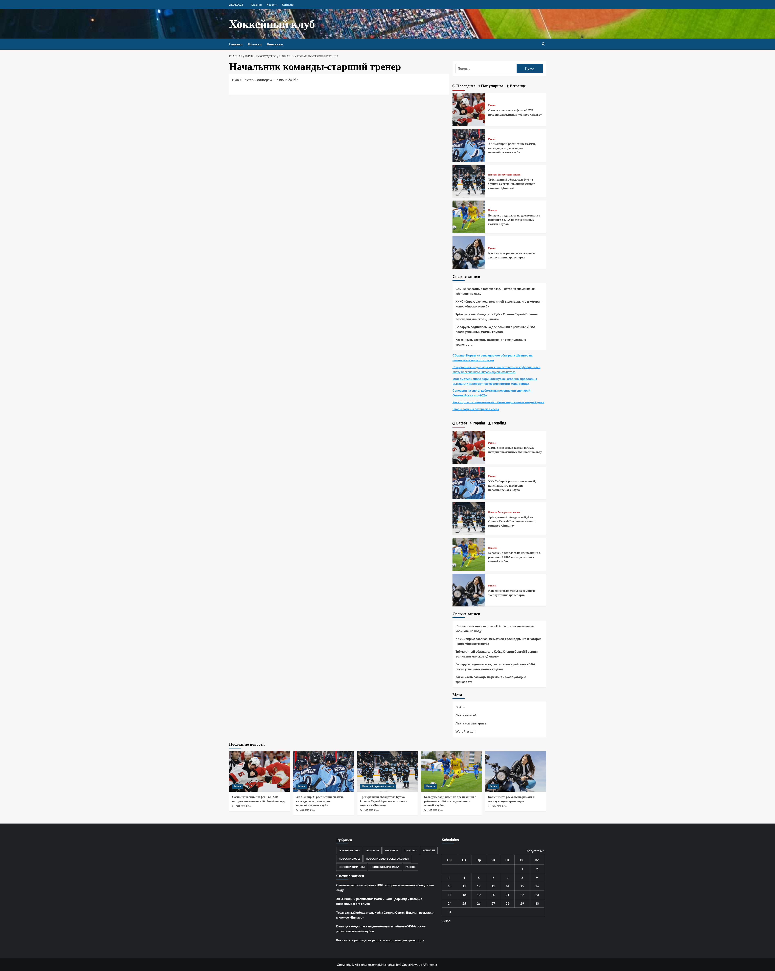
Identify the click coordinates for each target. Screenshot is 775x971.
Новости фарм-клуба (385, 867)
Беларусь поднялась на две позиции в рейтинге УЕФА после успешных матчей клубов (514, 219)
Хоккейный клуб (272, 23)
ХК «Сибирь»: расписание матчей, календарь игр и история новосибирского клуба (512, 148)
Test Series (372, 850)
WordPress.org (466, 731)
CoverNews (410, 964)
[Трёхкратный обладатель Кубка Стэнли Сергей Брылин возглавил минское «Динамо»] (468, 181)
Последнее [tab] (465, 85)
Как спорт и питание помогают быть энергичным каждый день (498, 402)
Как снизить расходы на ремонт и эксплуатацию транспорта (511, 255)
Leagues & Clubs (349, 850)
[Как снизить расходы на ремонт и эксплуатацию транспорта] (468, 252)
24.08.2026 (240, 806)
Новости (271, 4)
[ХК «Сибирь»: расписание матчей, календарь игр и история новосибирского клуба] (468, 145)
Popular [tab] (478, 423)
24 (449, 903)
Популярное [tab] (492, 85)
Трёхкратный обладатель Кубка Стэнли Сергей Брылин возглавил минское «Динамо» (511, 183)
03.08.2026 (304, 810)
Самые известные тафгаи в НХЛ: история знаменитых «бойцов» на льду (515, 112)
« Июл (446, 921)
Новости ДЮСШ (349, 858)
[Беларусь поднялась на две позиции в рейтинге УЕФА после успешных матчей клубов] (468, 216)
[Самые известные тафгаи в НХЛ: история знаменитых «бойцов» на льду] (468, 109)
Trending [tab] (498, 423)
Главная (256, 4)
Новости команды (352, 867)
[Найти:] (486, 68)
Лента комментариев (471, 723)
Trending (410, 850)
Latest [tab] (461, 423)
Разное (491, 105)
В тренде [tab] (517, 85)
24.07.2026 (368, 810)
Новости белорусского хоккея (504, 174)
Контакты (288, 4)
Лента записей (466, 715)
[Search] (543, 44)
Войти (460, 707)
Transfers (391, 850)
